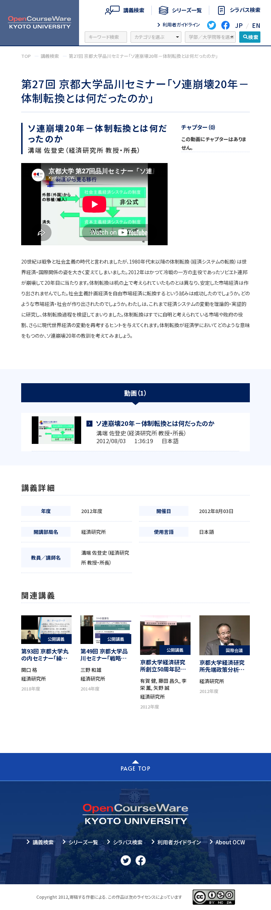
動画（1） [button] (135, 392)
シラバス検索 (128, 842)
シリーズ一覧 (83, 842)
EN (256, 25)
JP (239, 25)
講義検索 (43, 842)
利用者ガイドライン (179, 842)
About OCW (230, 842)
